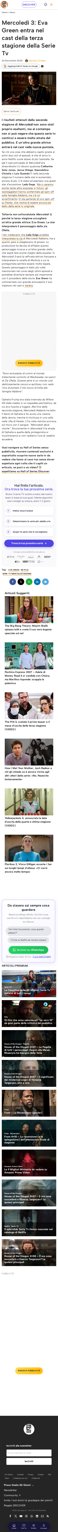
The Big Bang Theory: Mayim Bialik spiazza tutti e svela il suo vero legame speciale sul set (28, 629)
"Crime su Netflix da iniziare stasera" (28, 940)
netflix (25, 570)
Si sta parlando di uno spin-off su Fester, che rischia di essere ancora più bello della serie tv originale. (28, 202)
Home (5, 12)
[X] (21, 581)
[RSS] (48, 1516)
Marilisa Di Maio (37, 60)
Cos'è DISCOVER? (42, 957)
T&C (49, 1475)
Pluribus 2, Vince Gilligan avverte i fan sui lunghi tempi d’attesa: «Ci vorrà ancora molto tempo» (28, 868)
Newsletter (10, 1490)
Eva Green (13, 570)
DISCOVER (29, 4)
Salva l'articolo (11, 111)
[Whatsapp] (29, 581)
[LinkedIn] (37, 581)
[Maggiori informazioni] (42, 66)
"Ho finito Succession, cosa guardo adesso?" (26, 931)
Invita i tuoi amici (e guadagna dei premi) (28, 1500)
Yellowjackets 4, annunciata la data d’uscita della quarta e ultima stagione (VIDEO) (28, 821)
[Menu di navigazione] (51, 4)
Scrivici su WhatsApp (30, 949)
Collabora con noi (20, 1478)
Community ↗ (12, 1495)
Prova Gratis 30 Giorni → (19, 1485)
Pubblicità (36, 1478)
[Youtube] (21, 1516)
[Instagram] (26, 1516)
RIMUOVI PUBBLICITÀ (29, 363)
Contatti (20, 1475)
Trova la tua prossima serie (29, 543)
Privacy (31, 1475)
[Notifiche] (46, 4)
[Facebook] (12, 581)
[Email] (45, 581)
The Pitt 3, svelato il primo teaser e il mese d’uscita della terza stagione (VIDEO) (27, 725)
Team (7, 1478)
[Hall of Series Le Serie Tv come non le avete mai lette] (4, 4)
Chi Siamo (9, 1475)
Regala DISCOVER (15, 1505)
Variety (29, 285)
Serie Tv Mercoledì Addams (17, 574)
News (12, 12)
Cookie (41, 1475)
